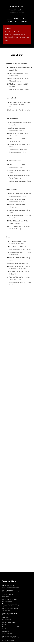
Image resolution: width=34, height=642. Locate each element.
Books (9, 21)
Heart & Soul (11, 98)
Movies (9, 19)
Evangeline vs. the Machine (16, 63)
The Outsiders (11, 189)
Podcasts (23, 21)
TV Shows (17, 19)
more (6, 40)
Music (25, 19)
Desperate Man (12, 118)
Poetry (16, 21)
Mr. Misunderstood (13, 160)
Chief (8, 237)
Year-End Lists (17, 6)
